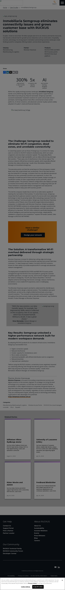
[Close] (62, 580)
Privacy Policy (32, 583)
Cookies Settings (25, 587)
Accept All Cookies (38, 587)
